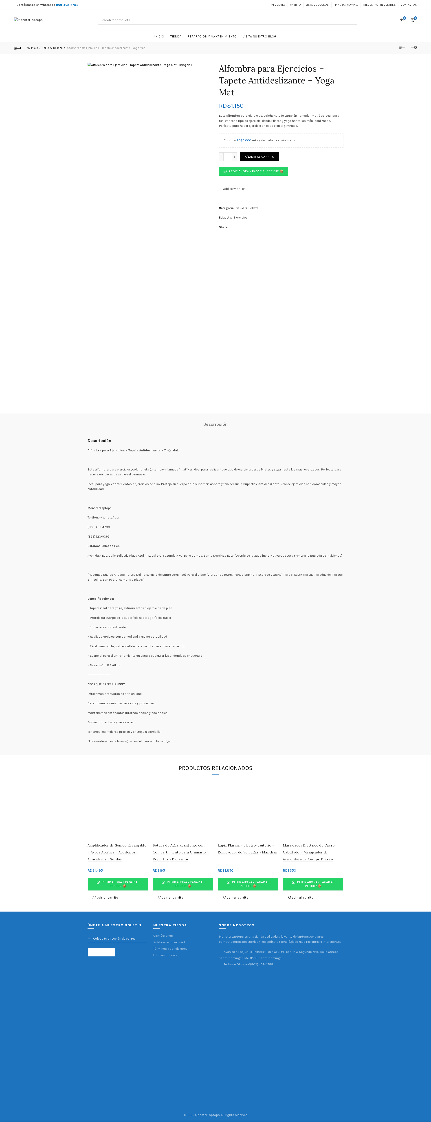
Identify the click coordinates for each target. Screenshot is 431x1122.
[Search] (392, 20)
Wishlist (404, 18)
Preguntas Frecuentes (379, 4)
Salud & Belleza (52, 48)
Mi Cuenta (278, 4)
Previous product (402, 48)
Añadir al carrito (259, 157)
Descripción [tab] (215, 424)
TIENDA (175, 36)
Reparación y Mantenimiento (212, 36)
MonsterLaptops (207, 1115)
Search (352, 20)
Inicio (159, 36)
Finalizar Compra (346, 4)
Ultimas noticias (165, 955)
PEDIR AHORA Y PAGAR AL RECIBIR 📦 (256, 171)
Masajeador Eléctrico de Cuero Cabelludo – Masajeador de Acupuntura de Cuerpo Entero (309, 852)
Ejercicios (240, 217)
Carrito (295, 4)
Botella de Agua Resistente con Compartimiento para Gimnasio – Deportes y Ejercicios (181, 852)
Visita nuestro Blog (259, 36)
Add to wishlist (234, 189)
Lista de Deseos (317, 4)
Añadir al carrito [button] (105, 897)
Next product (413, 48)
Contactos (409, 4)
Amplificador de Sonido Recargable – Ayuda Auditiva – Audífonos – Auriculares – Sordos (117, 852)
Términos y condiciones (170, 949)
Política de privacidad (169, 942)
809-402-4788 (67, 5)
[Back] (17, 48)
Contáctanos (163, 936)
